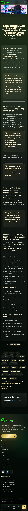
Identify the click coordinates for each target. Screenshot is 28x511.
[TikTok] (11, 472)
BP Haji (11, 353)
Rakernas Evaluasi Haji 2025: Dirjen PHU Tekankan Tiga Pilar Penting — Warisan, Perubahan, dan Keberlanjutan (13, 386)
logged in (13, 400)
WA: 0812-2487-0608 (7, 491)
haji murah (14, 367)
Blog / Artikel (4, 455)
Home (2, 444)
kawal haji (5, 371)
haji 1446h (21, 360)
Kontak (3, 452)
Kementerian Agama (15, 371)
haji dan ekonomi (13, 363)
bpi (17, 353)
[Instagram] (3, 472)
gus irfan (14, 360)
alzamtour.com (11, 501)
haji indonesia (5, 367)
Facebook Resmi (5, 465)
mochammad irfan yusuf (16, 374)
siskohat (4, 378)
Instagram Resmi (5, 462)
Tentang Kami (5, 449)
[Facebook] (7, 472)
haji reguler (22, 367)
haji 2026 (4, 363)
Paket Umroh (4, 447)
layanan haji (5, 374)
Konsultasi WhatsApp (9, 436)
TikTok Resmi (4, 467)
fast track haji (5, 360)
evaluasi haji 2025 (20, 356)
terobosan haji (13, 378)
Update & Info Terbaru (15, 344)
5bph (5, 353)
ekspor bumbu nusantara (7, 356)
